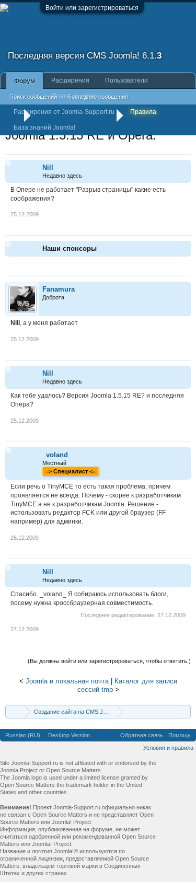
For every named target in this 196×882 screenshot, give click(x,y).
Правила (143, 111)
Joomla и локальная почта (67, 681)
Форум (24, 81)
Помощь (179, 735)
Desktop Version (69, 735)
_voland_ (57, 455)
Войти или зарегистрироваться (92, 7)
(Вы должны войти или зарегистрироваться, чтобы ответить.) (109, 661)
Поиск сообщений (33, 97)
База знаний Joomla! (44, 127)
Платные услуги (75, 96)
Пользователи (126, 80)
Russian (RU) (22, 735)
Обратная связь (141, 735)
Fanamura (58, 289)
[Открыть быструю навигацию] (184, 711)
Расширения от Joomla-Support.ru (64, 111)
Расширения (70, 80)
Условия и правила (168, 748)
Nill (47, 167)
